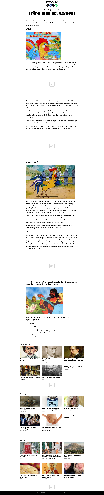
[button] (21, 1)
